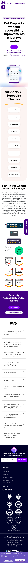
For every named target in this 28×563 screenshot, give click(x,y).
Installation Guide (8, 480)
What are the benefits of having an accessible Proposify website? (12, 333)
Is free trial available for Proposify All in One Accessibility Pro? (13, 425)
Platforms (6, 467)
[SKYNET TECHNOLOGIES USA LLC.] (13, 3)
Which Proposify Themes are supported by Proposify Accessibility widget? (12, 435)
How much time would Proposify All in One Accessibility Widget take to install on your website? (13, 354)
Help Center (6, 482)
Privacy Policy (18, 540)
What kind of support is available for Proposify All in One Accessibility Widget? (13, 415)
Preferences (8, 560)
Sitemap (19, 545)
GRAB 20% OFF (26, 227)
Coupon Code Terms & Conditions (14, 544)
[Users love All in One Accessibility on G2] (14, 272)
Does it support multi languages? (10, 373)
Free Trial (14, 47)
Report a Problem (8, 477)
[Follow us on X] (6, 489)
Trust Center (16, 542)
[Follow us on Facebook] (3, 489)
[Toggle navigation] (3, 7)
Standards (6, 471)
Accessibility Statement (10, 545)
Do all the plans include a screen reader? (13, 387)
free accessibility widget (17, 55)
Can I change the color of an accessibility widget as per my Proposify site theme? (12, 364)
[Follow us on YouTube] (11, 489)
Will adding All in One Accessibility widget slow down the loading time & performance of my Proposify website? (12, 343)
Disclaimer (10, 542)
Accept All (20, 560)
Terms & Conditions (9, 540)
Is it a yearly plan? (9, 380)
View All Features (15, 308)
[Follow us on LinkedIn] (9, 489)
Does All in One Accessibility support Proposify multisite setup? (12, 396)
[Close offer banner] (26, 221)
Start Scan (22, 460)
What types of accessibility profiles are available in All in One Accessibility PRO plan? (13, 406)
